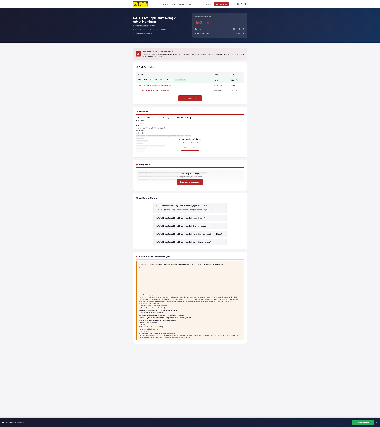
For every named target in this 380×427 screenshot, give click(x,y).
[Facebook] (245, 4)
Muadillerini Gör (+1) (191, 98)
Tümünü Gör (191, 148)
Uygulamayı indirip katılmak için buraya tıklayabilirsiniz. (158, 333)
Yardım (181, 4)
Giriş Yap (208, 4)
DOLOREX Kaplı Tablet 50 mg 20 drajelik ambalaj (153, 90)
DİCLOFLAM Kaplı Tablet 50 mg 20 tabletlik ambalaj (154, 85)
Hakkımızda (165, 4)
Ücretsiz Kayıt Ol (221, 4)
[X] (238, 4)
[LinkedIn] (234, 4)
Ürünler (174, 4)
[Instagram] (241, 4)
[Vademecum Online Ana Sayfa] (140, 4)
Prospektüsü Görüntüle (191, 182)
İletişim (188, 4)
